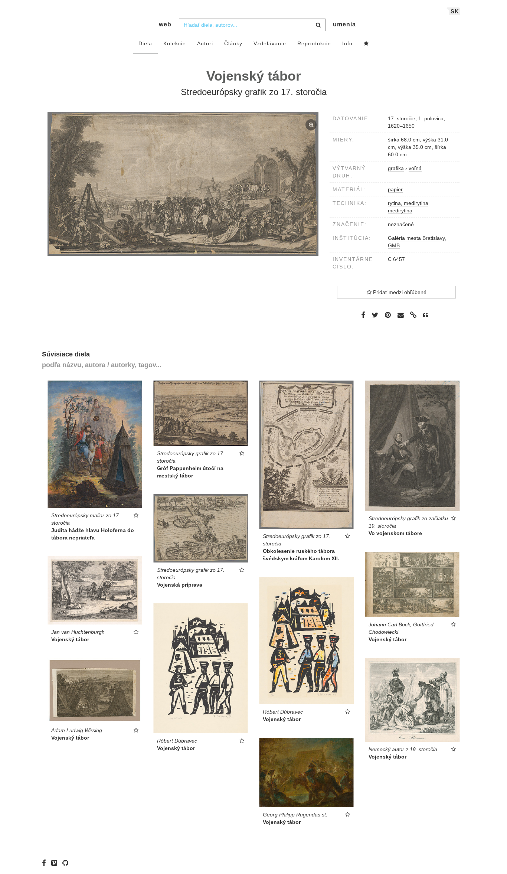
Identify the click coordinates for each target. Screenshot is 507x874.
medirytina (400, 210)
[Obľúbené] (366, 43)
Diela (145, 43)
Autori (205, 43)
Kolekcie (174, 43)
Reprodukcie (314, 43)
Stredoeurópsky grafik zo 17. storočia (254, 92)
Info (347, 43)
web (165, 24)
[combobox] (252, 25)
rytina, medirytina (408, 203)
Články (233, 43)
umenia (344, 24)
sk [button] (455, 11)
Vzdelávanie (270, 43)
